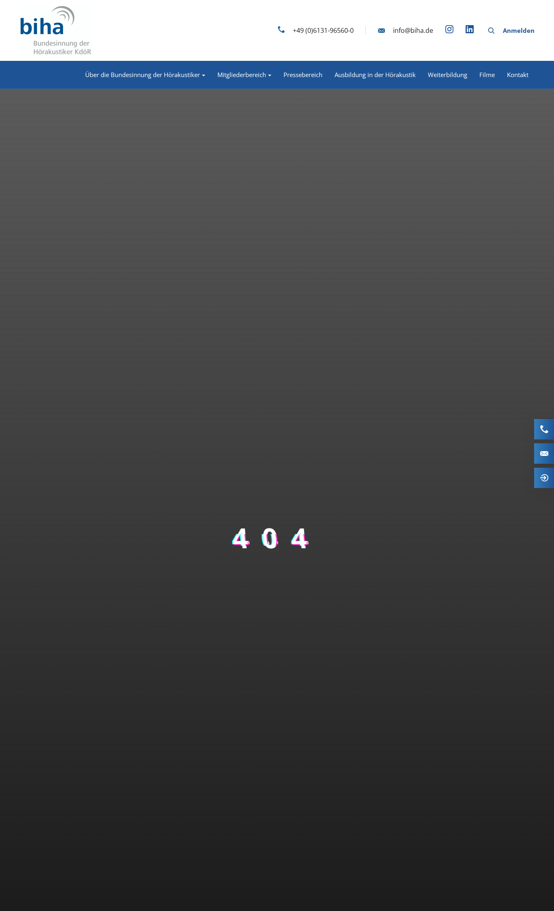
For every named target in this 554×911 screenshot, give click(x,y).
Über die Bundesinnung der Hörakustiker (142, 75)
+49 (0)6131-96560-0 (323, 30)
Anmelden (519, 30)
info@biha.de (413, 30)
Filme (487, 75)
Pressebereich (302, 75)
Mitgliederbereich (241, 75)
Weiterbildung (447, 75)
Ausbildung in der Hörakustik (375, 75)
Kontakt (517, 75)
